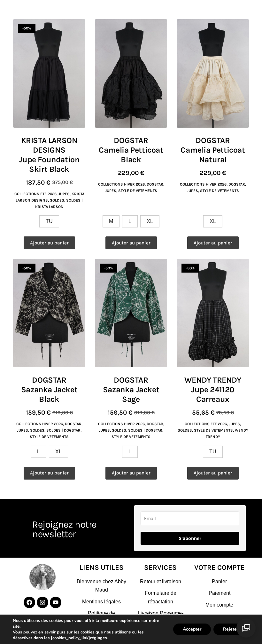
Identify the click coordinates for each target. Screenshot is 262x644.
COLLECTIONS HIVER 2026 (121, 184)
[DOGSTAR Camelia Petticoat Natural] (213, 73)
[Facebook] (29, 602)
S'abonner (190, 538)
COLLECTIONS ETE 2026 (35, 194)
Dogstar (155, 184)
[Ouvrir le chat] (246, 628)
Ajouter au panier (49, 243)
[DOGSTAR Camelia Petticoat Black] (131, 73)
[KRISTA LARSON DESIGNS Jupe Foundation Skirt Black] (49, 73)
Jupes (64, 194)
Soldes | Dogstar (63, 430)
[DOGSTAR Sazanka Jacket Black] (49, 313)
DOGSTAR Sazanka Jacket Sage (131, 389)
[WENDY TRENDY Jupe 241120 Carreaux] (213, 313)
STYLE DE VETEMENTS (137, 190)
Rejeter (230, 629)
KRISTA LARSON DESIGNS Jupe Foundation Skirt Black (49, 155)
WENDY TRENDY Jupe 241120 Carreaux (212, 389)
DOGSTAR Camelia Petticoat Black (131, 150)
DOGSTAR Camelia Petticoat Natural (213, 150)
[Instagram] (42, 602)
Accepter (192, 629)
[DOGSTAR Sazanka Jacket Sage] (131, 313)
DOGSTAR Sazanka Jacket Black (49, 389)
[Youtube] (55, 602)
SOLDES (57, 200)
